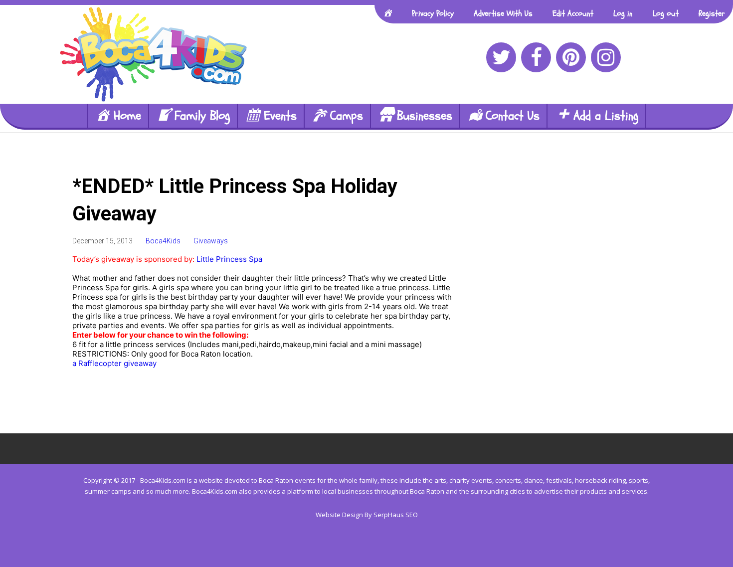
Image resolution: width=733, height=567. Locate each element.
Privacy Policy (433, 13)
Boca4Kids (163, 241)
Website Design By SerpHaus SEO (367, 514)
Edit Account (572, 13)
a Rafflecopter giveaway (114, 363)
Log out (666, 13)
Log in (623, 13)
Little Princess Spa (230, 259)
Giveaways (210, 241)
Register (712, 13)
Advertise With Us (503, 13)
